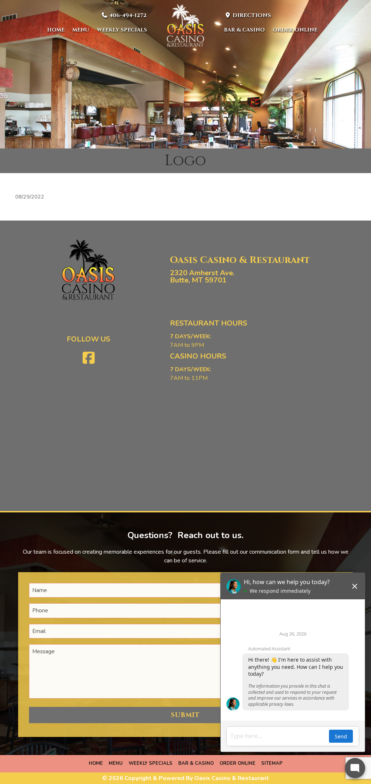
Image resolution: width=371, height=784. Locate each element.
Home (55, 29)
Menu (80, 29)
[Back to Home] (185, 25)
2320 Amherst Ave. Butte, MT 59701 (202, 276)
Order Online (295, 29)
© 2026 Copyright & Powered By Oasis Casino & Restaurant (185, 778)
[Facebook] (88, 358)
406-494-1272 (127, 15)
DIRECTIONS (251, 15)
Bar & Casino (244, 29)
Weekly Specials (122, 29)
